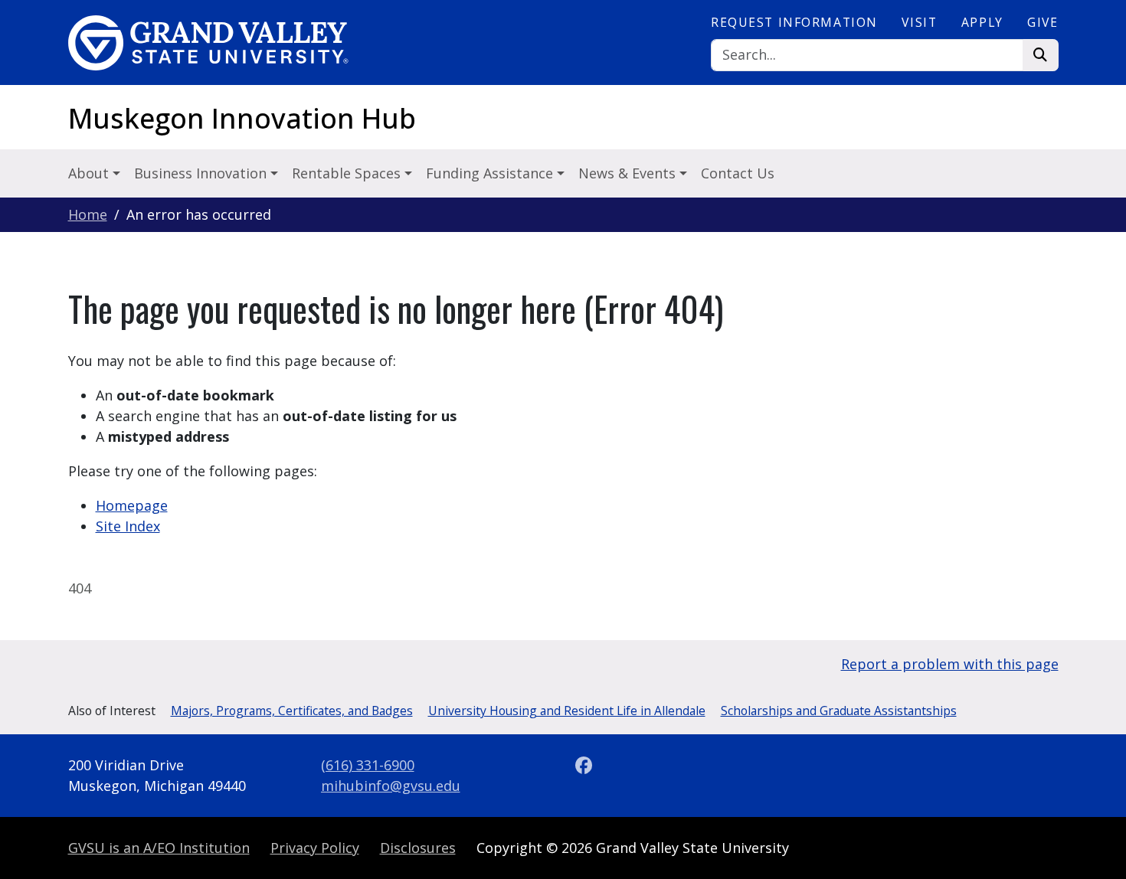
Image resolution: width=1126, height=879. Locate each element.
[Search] (1041, 55)
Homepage (132, 505)
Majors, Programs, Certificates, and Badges (292, 710)
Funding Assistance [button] (491, 173)
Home (87, 214)
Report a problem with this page (950, 664)
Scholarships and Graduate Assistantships (839, 710)
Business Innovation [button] (202, 173)
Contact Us (737, 173)
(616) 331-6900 (367, 765)
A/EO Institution (159, 847)
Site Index (128, 526)
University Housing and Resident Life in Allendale (566, 710)
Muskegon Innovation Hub (242, 118)
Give (1042, 22)
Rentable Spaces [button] (348, 173)
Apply (982, 22)
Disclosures (418, 847)
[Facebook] (584, 765)
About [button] (90, 173)
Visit (919, 22)
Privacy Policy (314, 847)
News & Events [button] (628, 173)
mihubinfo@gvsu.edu (390, 785)
